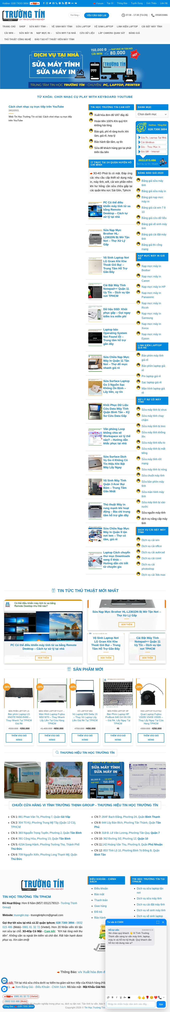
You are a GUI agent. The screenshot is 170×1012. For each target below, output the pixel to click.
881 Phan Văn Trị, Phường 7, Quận (44, 816)
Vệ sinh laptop (103, 26)
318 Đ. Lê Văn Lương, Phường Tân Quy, (131, 832)
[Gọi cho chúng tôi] (57, 3)
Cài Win (8, 33)
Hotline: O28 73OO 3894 (15, 3)
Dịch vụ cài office (152, 546)
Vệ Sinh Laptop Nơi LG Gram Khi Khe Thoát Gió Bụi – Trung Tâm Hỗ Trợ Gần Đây (116, 265)
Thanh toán (101, 900)
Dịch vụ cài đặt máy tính (151, 904)
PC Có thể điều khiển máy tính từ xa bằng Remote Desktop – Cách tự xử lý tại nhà (116, 209)
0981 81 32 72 (31, 927)
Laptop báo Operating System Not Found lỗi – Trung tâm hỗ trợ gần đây (115, 336)
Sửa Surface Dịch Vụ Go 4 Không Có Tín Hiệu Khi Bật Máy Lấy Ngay (115, 462)
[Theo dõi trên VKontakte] (76, 3)
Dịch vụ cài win (151, 540)
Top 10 (110, 3)
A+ (125, 997)
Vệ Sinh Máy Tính (62, 26)
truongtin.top (21, 915)
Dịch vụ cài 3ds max (153, 574)
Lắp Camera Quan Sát (111, 33)
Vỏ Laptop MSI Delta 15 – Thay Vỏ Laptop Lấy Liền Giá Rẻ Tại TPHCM (85, 717)
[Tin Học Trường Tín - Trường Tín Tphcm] (33, 15)
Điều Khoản (43, 987)
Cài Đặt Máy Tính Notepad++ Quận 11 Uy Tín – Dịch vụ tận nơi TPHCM (116, 291)
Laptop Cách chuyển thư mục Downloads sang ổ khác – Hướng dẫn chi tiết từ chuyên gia (116, 559)
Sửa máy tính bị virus (154, 409)
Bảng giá (134, 33)
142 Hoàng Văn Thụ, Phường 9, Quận (132, 844)
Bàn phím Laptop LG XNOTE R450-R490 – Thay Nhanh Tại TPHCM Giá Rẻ (19, 719)
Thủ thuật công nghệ (17, 39)
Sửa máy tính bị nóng (154, 469)
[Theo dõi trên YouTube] (69, 3)
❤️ (156, 997)
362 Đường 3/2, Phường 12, (125, 838)
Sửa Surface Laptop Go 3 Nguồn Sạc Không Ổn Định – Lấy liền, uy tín (116, 386)
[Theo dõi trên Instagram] (47, 3)
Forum (99, 3)
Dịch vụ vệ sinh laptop (150, 916)
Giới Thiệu (151, 3)
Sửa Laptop (83, 26)
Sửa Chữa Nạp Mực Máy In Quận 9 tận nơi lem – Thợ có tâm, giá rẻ (116, 534)
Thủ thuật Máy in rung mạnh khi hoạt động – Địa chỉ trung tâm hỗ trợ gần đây (116, 510)
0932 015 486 (12, 1001)
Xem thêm (43, 658)
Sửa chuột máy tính (153, 475)
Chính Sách (59, 987)
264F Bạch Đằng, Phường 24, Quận (131, 816)
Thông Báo (122, 3)
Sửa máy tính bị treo (153, 426)
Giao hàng (100, 906)
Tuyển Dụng (137, 3)
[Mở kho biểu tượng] (164, 997)
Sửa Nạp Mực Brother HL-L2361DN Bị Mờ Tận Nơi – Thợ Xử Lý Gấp (116, 237)
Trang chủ (8, 26)
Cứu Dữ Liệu (87, 33)
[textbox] (131, 1004)
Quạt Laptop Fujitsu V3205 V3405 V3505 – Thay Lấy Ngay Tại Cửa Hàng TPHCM (151, 719)
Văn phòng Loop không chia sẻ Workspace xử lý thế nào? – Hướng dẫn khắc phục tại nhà (116, 436)
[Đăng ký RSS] (63, 3)
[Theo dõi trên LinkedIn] (66, 3)
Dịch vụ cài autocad (153, 552)
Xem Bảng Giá (24, 987)
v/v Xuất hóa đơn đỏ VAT (96, 972)
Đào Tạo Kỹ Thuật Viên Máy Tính (54, 39)
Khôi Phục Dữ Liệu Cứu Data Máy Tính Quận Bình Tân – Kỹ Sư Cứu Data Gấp (116, 410)
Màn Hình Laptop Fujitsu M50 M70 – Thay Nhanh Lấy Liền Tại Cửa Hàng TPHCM (52, 719)
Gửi (161, 1004)
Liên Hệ (164, 3)
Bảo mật (99, 894)
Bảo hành (100, 917)
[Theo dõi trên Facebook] (44, 3)
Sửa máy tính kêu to (153, 442)
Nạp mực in (43, 33)
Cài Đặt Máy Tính (152, 26)
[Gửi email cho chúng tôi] (53, 3)
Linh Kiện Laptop (127, 26)
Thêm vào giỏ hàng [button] (19, 738)
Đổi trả (98, 911)
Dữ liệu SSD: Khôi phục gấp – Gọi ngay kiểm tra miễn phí (116, 313)
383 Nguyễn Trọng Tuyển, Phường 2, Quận (50, 832)
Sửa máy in (26, 33)
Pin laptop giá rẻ (151, 376)
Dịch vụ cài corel (151, 558)
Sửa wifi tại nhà (66, 33)
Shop (22, 26)
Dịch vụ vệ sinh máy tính (151, 910)
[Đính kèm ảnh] (108, 997)
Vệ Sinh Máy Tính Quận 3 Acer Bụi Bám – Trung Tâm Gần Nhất (115, 486)
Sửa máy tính (37, 26)
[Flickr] (73, 3)
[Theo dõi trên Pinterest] (60, 3)
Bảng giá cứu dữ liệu (154, 218)
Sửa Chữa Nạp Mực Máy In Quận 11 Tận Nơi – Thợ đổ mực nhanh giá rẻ (116, 362)
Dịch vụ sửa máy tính (149, 898)
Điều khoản (101, 888)
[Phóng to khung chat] (157, 922)
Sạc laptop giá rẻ (152, 382)
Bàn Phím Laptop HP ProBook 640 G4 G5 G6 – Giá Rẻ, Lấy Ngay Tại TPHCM (117, 719)
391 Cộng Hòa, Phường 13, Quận (44, 838)
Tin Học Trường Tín (94, 1007)
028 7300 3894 (65, 922)
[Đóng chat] (163, 922)
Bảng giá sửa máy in (154, 191)
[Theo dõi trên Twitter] (50, 3)
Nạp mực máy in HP (154, 286)
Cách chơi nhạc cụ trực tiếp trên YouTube (36, 106)
